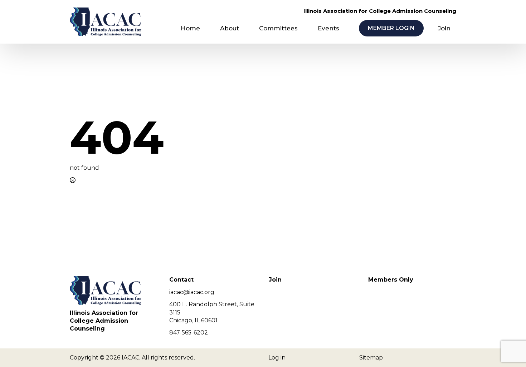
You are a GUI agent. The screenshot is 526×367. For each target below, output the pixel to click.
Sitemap (371, 357)
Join (444, 28)
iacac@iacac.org (191, 292)
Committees (278, 28)
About (229, 28)
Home (190, 28)
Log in (277, 357)
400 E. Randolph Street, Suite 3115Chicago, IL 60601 (211, 312)
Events (328, 28)
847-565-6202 (188, 332)
